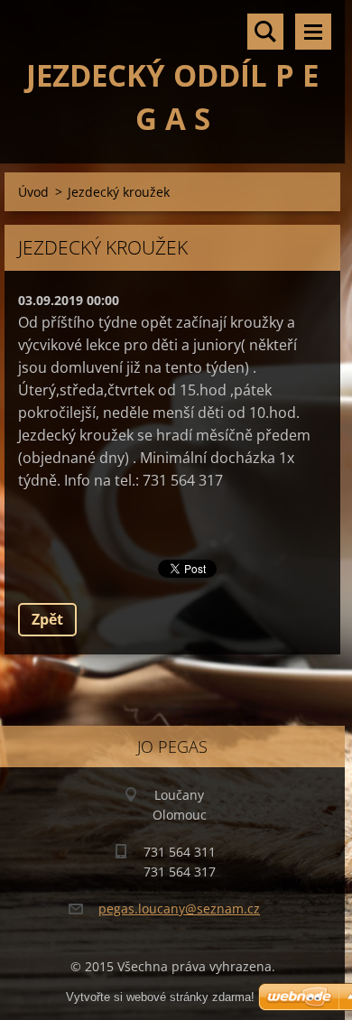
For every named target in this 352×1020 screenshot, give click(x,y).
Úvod (33, 191)
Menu (313, 32)
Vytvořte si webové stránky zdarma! (160, 997)
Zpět (47, 619)
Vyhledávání (265, 32)
